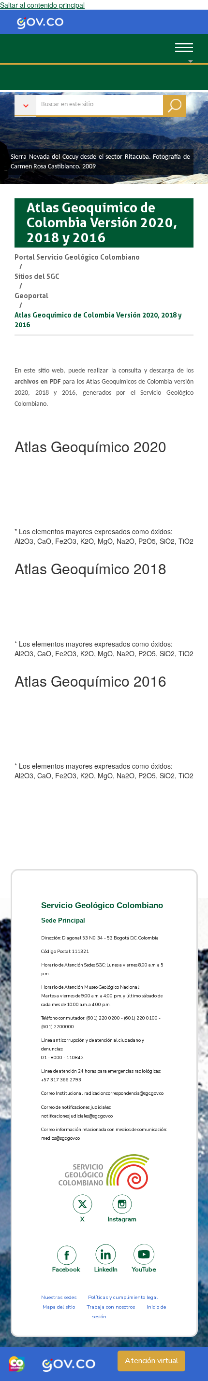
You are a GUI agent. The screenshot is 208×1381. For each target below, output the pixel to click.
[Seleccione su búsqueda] (100, 101)
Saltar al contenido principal (42, 5)
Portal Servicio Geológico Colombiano (77, 257)
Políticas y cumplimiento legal (123, 1297)
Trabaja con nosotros (111, 1307)
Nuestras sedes (58, 1297)
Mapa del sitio (59, 1307)
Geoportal (31, 296)
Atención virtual (151, 1360)
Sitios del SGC (37, 276)
